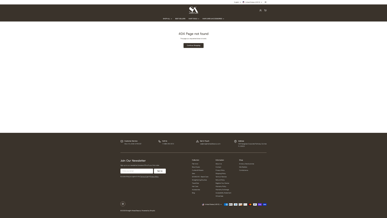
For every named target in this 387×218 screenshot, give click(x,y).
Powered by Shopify (148, 211)
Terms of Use (144, 177)
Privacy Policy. (154, 177)
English (236, 2)
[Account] (260, 10)
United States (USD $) (252, 2)
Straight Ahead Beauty (133, 211)
